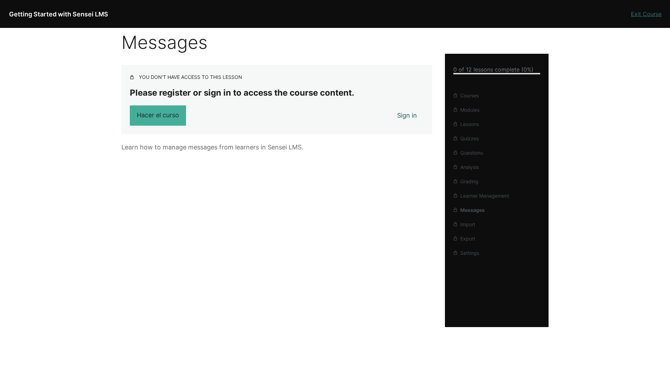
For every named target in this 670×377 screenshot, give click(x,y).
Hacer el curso (158, 115)
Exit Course (646, 13)
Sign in (407, 115)
